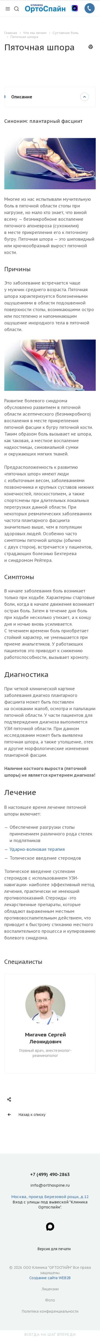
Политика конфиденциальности (50, 1311)
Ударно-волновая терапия (37, 849)
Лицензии (50, 1289)
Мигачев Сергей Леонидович (45, 1038)
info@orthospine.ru (50, 1185)
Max (50, 1226)
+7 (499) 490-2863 (50, 1174)
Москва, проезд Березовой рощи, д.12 (50, 1196)
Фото (50, 1300)
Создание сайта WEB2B (50, 1277)
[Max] (74, 8)
